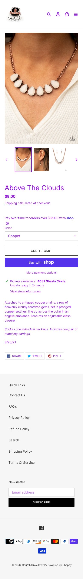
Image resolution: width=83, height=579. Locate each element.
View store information (25, 291)
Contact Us (17, 395)
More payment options (41, 272)
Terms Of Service (22, 463)
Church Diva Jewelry (35, 565)
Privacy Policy (19, 418)
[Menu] (75, 14)
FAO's (13, 406)
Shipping (11, 203)
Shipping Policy (20, 451)
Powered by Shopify (60, 565)
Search (14, 440)
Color (8, 228)
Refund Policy (19, 429)
